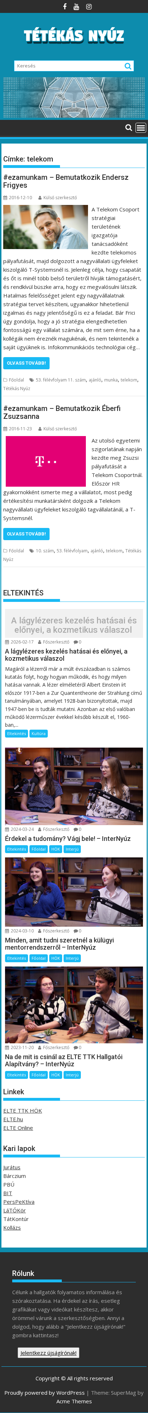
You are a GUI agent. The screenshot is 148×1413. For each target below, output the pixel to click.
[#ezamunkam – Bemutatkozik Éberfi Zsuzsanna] (46, 440)
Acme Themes (74, 1401)
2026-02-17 (22, 642)
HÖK (55, 849)
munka (111, 380)
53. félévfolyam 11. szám (61, 380)
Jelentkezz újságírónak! (48, 1352)
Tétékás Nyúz (16, 388)
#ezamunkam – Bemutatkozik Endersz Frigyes (66, 181)
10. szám (45, 551)
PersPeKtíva (18, 1201)
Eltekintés (16, 733)
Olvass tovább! (26, 363)
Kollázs (12, 1227)
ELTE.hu (13, 1119)
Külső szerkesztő (60, 198)
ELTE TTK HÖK (22, 1110)
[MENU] (140, 128)
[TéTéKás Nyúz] (74, 115)
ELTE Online (18, 1127)
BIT (7, 1193)
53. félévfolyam (72, 551)
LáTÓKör (14, 1210)
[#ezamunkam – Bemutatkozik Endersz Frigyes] (45, 209)
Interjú (72, 849)
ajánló (95, 380)
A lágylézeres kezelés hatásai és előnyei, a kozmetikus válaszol (74, 625)
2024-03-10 (22, 931)
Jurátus (11, 1167)
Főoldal (16, 380)
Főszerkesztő (55, 642)
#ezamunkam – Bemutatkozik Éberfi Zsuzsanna (62, 412)
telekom (129, 380)
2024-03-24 (22, 829)
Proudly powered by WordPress (44, 1392)
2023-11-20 (22, 1047)
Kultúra (39, 733)
